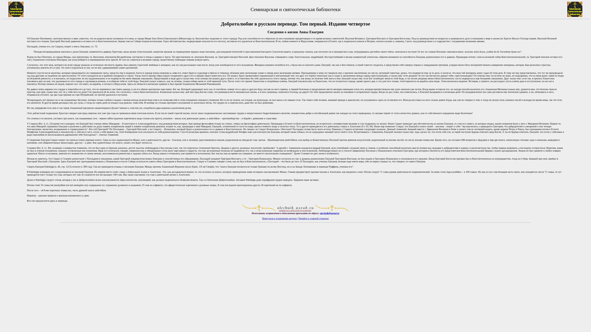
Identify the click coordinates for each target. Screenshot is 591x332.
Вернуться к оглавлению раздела (279, 218)
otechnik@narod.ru (329, 213)
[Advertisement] (14, 112)
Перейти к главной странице (313, 218)
